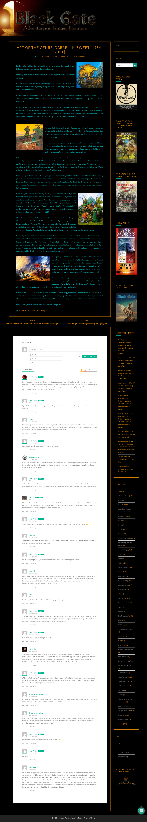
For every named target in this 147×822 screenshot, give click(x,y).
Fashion (120, 559)
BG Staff (120, 505)
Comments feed (123, 752)
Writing (120, 724)
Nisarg (92, 818)
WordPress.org (123, 757)
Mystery (120, 612)
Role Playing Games (124, 665)
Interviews (121, 589)
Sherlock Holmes (123, 681)
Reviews (120, 645)
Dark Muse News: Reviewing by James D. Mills (126, 449)
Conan (120, 529)
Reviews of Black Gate (125, 650)
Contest (120, 534)
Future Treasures (123, 567)
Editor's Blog (122, 550)
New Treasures (123, 616)
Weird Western (123, 719)
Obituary (121, 625)
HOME (118, 45)
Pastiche (121, 636)
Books (120, 521)
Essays (120, 554)
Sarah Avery (33, 498)
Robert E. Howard (124, 661)
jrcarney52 (32, 649)
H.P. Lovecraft (122, 581)
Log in (120, 743)
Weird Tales (122, 715)
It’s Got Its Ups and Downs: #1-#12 (126, 434)
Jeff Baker (121, 431)
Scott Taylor (66, 56)
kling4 (120, 466)
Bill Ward (32, 535)
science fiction (123, 673)
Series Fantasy (122, 677)
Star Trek (121, 690)
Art (20, 310)
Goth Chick (121, 576)
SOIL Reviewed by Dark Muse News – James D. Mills (125, 444)
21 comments (79, 56)
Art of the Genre (29, 310)
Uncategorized (123, 706)
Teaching (121, 695)
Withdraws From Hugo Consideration (125, 469)
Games (120, 572)
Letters (120, 594)
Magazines (121, 598)
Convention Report (124, 538)
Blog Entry (41, 310)
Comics (120, 525)
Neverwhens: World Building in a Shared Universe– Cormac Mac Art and (125, 348)
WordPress (78, 818)
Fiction (120, 563)
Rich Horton (122, 657)
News (119, 620)
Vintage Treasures (124, 711)
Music (120, 607)
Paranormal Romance (125, 629)
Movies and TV (122, 603)
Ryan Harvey (33, 377)
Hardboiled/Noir (123, 585)
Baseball (121, 500)
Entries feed (122, 748)
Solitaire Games (123, 686)
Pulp (119, 641)
